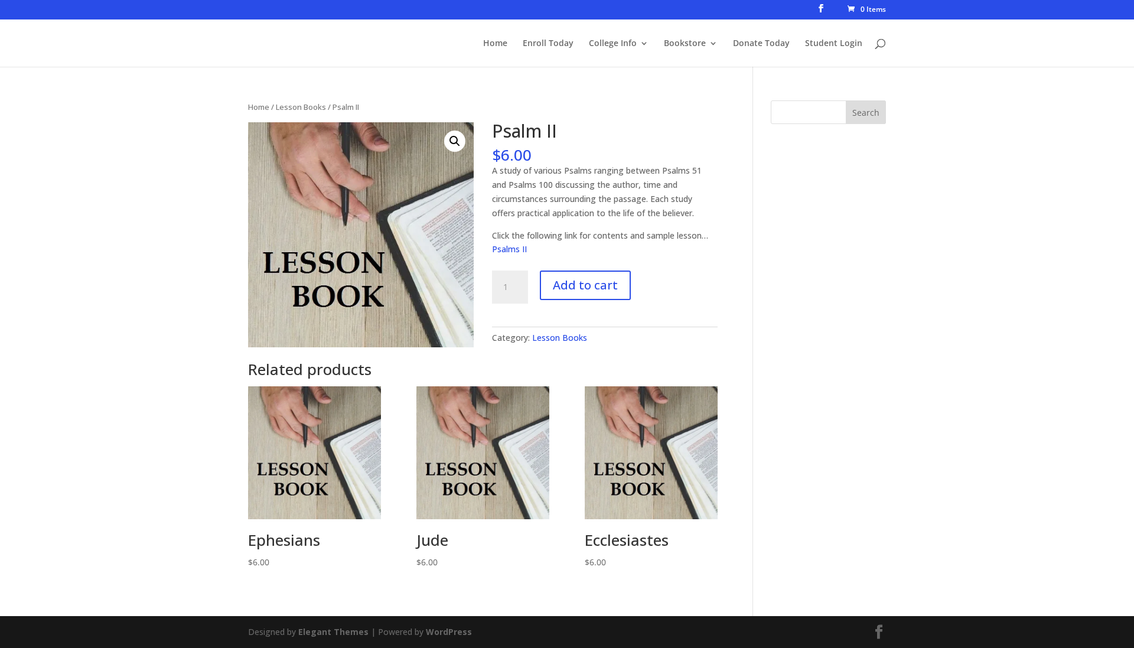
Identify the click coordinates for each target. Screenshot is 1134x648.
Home (495, 43)
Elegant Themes (333, 631)
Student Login (833, 43)
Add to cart (585, 285)
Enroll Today (548, 43)
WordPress (449, 631)
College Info (613, 43)
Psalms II (509, 249)
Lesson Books (301, 107)
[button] (454, 141)
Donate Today (761, 43)
